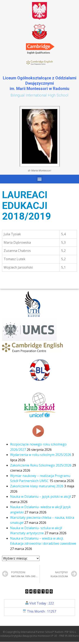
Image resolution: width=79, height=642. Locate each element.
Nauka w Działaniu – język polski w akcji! (40, 496)
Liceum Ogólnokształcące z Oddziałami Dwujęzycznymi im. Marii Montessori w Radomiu (39, 83)
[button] (39, 179)
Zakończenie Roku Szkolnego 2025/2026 (41, 465)
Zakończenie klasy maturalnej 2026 (36, 486)
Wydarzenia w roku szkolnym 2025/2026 (40, 454)
